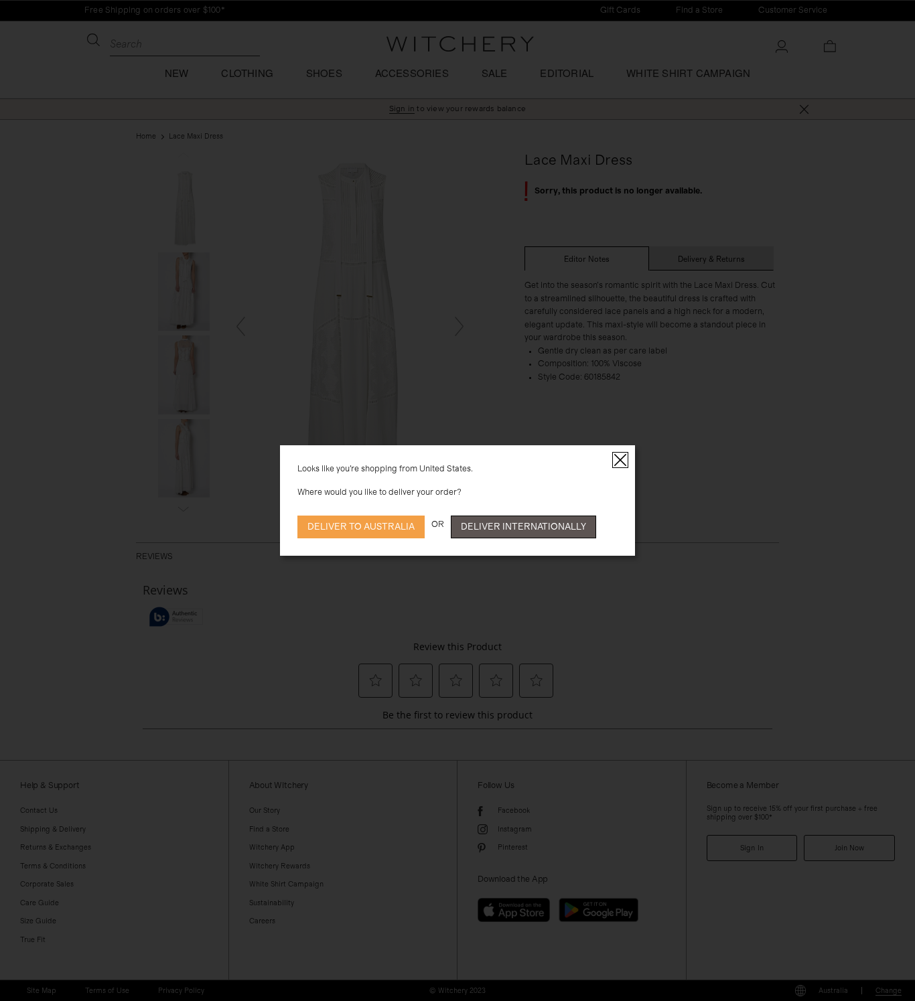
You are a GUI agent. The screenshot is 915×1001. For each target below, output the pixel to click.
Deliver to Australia (361, 527)
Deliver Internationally (523, 527)
